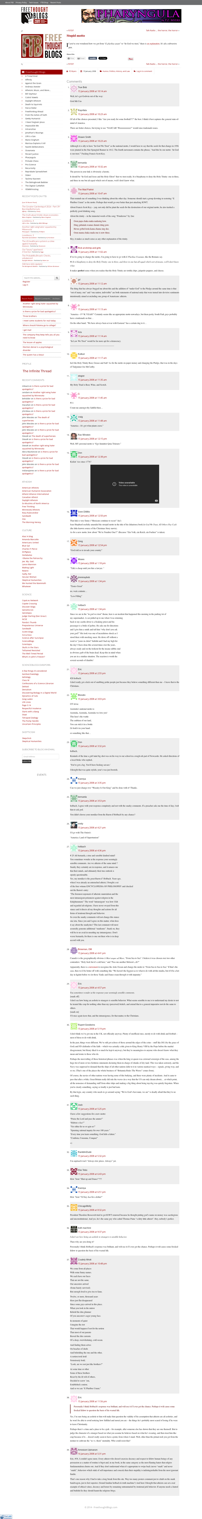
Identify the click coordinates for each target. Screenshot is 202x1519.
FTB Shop (44, 2)
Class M (25, 680)
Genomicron (27, 610)
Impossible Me (32, 125)
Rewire (25, 570)
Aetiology (26, 677)
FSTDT (71, 30)
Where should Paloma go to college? (39, 325)
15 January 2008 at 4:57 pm (92, 987)
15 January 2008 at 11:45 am (92, 397)
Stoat (24, 714)
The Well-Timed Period (32, 653)
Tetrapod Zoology (30, 717)
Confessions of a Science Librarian (38, 683)
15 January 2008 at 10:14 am (92, 91)
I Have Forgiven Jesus (35, 122)
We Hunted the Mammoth (34, 583)
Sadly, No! (26, 574)
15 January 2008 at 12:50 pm (92, 515)
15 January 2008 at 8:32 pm (92, 1209)
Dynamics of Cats (30, 696)
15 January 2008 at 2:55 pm (92, 673)
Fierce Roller (31, 108)
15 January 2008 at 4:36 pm (92, 850)
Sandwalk (26, 516)
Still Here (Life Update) (32, 264)
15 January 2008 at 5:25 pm (92, 1108)
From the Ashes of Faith (36, 115)
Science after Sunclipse (33, 638)
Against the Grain (33, 83)
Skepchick (26, 738)
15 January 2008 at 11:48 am (92, 420)
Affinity (28, 79)
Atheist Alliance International (35, 494)
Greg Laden (27, 699)
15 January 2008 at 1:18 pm (92, 563)
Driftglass (26, 552)
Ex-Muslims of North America (35, 503)
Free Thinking (28, 506)
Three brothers (30, 316)
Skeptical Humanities (31, 580)
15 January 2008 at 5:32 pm (92, 1155)
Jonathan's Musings (34, 132)
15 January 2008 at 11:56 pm (92, 1401)
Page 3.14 (26, 705)
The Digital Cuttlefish (35, 185)
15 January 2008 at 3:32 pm (92, 746)
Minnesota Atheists (31, 509)
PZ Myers (42, 232)
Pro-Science (30, 164)
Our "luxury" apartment (32, 249)
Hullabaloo (27, 555)
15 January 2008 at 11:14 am (92, 336)
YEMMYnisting (31, 189)
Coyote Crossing (29, 603)
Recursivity (30, 168)
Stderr (28, 175)
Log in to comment (144, 71)
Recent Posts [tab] (27, 298)
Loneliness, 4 (28, 221)
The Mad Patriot (85, 189)
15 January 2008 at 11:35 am (92, 379)
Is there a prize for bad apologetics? (39, 311)
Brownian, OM (85, 949)
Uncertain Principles (31, 724)
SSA (24, 519)
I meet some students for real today (39, 320)
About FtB (9, 2)
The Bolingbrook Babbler (36, 182)
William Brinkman (53, 266)
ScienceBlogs (28, 641)
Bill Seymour (31, 93)
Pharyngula (30, 157)
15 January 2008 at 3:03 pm (92, 698)
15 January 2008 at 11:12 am (92, 283)
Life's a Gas (30, 136)
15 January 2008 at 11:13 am (92, 309)
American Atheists (30, 487)
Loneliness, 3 (28, 235)
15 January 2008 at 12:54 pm (92, 545)
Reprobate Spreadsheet (36, 171)
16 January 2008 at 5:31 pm (92, 1453)
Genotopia (27, 613)
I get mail (27, 330)
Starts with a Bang (30, 711)
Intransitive (30, 129)
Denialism (26, 689)
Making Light (28, 567)
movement (93, 966)
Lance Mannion (29, 564)
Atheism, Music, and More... (38, 90)
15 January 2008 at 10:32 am (92, 166)
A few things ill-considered (34, 671)
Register (26, 281)
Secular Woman (29, 577)
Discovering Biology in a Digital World (39, 692)
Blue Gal (26, 545)
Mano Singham (32, 140)
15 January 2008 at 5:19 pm (92, 1028)
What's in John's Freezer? (33, 656)
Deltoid (25, 686)
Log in (25, 284)
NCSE (24, 619)
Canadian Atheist (30, 497)
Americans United (30, 542)
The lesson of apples (32, 342)
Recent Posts (55, 2)
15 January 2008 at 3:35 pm (92, 782)
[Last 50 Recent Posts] (29, 202)
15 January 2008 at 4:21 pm (92, 827)
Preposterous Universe (32, 625)
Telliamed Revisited (31, 650)
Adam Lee (45, 260)
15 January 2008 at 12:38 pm (92, 456)
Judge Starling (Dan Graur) (34, 616)
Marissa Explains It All (35, 143)
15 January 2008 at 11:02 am (92, 251)
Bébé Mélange (43, 223)
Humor (106, 71)
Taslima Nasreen (33, 178)
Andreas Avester (32, 86)
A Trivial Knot (31, 76)
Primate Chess (31, 161)
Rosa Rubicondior (30, 512)
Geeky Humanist (32, 118)
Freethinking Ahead (34, 111)
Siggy (42, 252)
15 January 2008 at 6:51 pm (92, 1191)
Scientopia (27, 644)
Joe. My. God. (28, 561)
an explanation (153, 43)
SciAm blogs (27, 631)
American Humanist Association (36, 491)
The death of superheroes (44, 436)
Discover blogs (28, 606)
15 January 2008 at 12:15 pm (92, 438)
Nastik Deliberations (34, 147)
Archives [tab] (56, 298)
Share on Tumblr (92, 58)
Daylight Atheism (33, 100)
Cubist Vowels (31, 97)
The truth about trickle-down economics (40, 215)
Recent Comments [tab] (42, 298)
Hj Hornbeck (50, 238)
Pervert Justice (31, 154)
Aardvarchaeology (30, 674)
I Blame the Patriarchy (32, 558)
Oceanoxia (30, 150)
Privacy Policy (21, 2)
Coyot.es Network (30, 600)
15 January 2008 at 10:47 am (92, 193)
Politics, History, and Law (119, 71)
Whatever (26, 586)
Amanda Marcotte (30, 539)
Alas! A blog (27, 536)
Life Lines (26, 702)
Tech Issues (33, 2)
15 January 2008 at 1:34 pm (92, 581)
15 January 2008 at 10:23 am (92, 114)
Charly (38, 211)
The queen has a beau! (33, 354)
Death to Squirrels (33, 104)
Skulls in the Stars (30, 647)
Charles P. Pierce (29, 549)
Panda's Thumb (29, 622)
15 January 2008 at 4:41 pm (92, 953)
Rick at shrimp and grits (89, 248)
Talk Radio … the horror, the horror (162, 30)
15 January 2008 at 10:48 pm (92, 1263)
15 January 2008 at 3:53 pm (92, 800)
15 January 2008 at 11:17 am (92, 357)
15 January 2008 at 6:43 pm (92, 1173)
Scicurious (27, 635)
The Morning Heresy (31, 522)
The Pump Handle (30, 721)
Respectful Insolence (31, 708)
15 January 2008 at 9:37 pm (92, 1231)
